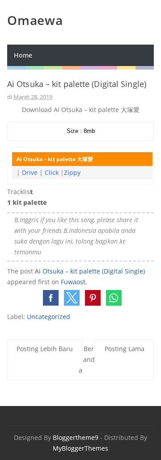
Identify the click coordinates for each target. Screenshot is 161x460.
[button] (51, 298)
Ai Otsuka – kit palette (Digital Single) (90, 271)
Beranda (87, 359)
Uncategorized (48, 316)
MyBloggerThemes (80, 448)
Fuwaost (73, 282)
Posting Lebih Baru (45, 348)
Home (23, 55)
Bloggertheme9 (75, 437)
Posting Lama (124, 348)
